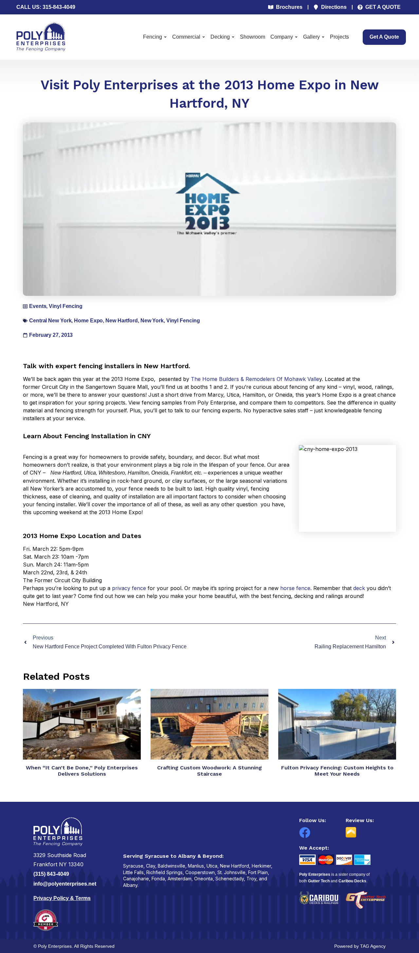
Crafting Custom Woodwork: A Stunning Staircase (209, 770)
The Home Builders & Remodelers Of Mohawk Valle (255, 379)
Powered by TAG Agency (360, 946)
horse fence (295, 588)
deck (359, 588)
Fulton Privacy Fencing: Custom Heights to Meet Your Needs (337, 770)
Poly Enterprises (314, 874)
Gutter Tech (319, 881)
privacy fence (129, 588)
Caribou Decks (352, 881)
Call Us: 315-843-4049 (45, 7)
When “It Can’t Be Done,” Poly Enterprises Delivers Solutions (82, 770)
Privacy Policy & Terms (62, 898)
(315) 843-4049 (51, 874)
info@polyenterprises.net (64, 884)
